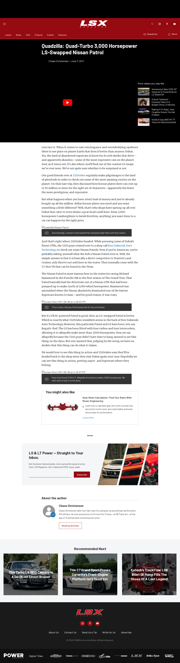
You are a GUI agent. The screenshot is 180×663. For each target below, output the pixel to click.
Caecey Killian (88, 417)
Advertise (126, 632)
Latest (8, 34)
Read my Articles (70, 525)
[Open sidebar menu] (4, 24)
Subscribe (82, 474)
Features (62, 34)
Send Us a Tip (89, 632)
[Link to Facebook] (167, 24)
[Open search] (152, 23)
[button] (67, 102)
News (18, 34)
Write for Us (108, 632)
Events (50, 34)
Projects (39, 34)
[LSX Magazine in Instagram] (82, 623)
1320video (79, 175)
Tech (28, 34)
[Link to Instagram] (159, 24)
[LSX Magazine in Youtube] (97, 623)
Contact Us (70, 632)
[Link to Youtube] (174, 24)
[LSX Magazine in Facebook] (90, 623)
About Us (54, 632)
